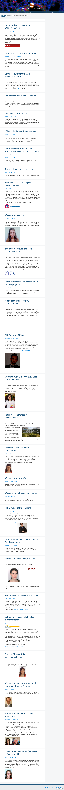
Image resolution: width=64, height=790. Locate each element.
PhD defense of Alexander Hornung (20, 96)
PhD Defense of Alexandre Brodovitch (21, 595)
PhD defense (15, 338)
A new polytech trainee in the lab (19, 169)
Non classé (16, 56)
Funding (29, 12)
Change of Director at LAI (16, 113)
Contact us (40, 12)
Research (15, 12)
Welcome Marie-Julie (14, 215)
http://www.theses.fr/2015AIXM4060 (22, 350)
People (25, 12)
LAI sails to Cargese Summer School (21, 131)
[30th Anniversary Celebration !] (61, 787)
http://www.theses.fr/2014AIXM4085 (22, 522)
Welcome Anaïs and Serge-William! (20, 558)
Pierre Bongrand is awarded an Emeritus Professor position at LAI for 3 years (22, 152)
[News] (47, 787)
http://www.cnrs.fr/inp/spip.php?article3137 (14, 646)
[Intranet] (60, 787)
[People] (52, 787)
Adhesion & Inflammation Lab (32, 9)
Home (8, 12)
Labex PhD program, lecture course (20, 53)
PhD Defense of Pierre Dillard (18, 508)
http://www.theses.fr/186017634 (21, 609)
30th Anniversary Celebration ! (52, 12)
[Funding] (54, 787)
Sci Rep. (18, 88)
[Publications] (50, 787)
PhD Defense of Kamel (15, 335)
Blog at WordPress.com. (5, 787)
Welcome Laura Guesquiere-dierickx (21, 493)
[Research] (49, 787)
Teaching (19, 56)
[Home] (45, 787)
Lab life (15, 116)
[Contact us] (58, 787)
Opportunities (34, 12)
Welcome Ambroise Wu (15, 478)
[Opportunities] (56, 787)
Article (15, 31)
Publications (21, 12)
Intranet (44, 12)
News (11, 12)
